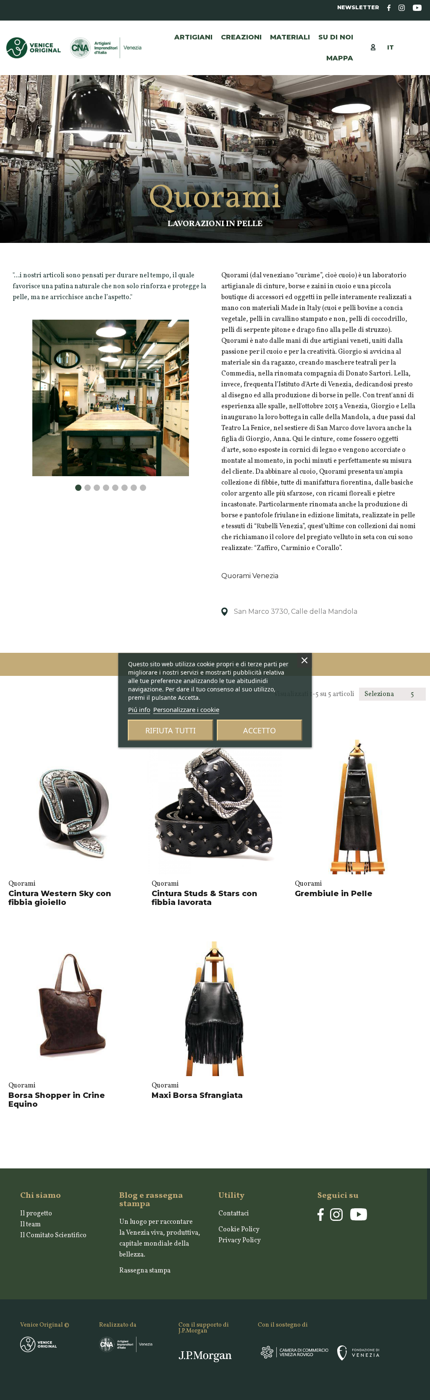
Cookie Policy (239, 1229)
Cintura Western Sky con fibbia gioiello (59, 898)
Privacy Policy (239, 1240)
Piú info (139, 709)
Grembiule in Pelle (333, 893)
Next (184, 476)
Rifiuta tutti (170, 730)
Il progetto (36, 1213)
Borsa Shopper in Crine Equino (56, 1100)
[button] (290, 37)
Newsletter (358, 7)
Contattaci (233, 1213)
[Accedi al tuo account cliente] (377, 47)
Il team (30, 1224)
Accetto (259, 730)
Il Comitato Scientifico (53, 1235)
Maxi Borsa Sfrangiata (197, 1095)
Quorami (22, 884)
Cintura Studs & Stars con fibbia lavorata (204, 898)
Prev (37, 319)
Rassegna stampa (144, 1270)
